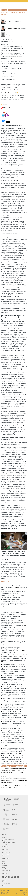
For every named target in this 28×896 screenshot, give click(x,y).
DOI (2, 662)
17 (6, 381)
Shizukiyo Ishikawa (10, 35)
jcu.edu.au (9, 100)
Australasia (5, 865)
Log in (4, 880)
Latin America (5, 869)
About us (4, 837)
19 (16, 399)
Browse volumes (6, 854)
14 (12, 360)
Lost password (6, 883)
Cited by (5, 104)
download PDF (7, 107)
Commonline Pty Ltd (21, 894)
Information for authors (8, 839)
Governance (5, 846)
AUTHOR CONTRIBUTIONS (9, 92)
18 (10, 386)
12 (17, 330)
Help (3, 885)
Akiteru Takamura (9, 22)
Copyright (4, 844)
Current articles (6, 852)
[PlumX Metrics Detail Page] (5, 114)
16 (7, 376)
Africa (3, 861)
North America (6, 870)
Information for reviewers (8, 842)
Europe (4, 867)
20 (23, 425)
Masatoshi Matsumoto (11, 28)
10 (17, 287)
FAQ (3, 841)
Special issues (6, 855)
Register (4, 882)
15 (21, 369)
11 (16, 330)
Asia (3, 863)
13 (11, 360)
